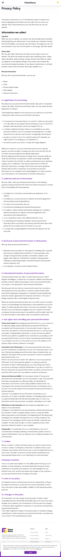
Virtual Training (34, 532)
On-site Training (34, 535)
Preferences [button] (38, 548)
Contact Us (48, 542)
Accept (30, 552)
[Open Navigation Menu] (2, 2)
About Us (47, 538)
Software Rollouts (34, 542)
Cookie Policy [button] (6, 548)
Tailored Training (34, 538)
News (46, 532)
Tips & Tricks (48, 535)
